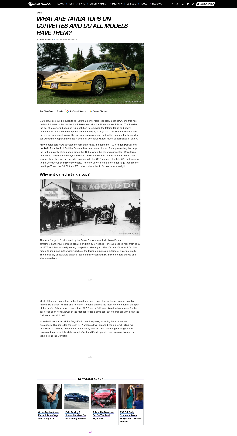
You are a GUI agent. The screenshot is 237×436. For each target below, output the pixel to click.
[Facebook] (172, 4)
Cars (82, 4)
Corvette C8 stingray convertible (64, 162)
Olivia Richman (46, 39)
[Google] (182, 4)
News (60, 4)
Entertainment (98, 4)
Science (131, 4)
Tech (71, 4)
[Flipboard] (188, 4)
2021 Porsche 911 (54, 148)
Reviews (157, 4)
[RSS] (193, 4)
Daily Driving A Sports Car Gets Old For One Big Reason (75, 415)
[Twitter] (177, 4)
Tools (144, 4)
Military (117, 4)
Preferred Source (78, 111)
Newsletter (207, 4)
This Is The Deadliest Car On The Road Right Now (103, 415)
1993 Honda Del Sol (121, 144)
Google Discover (100, 111)
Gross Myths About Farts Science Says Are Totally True (48, 415)
